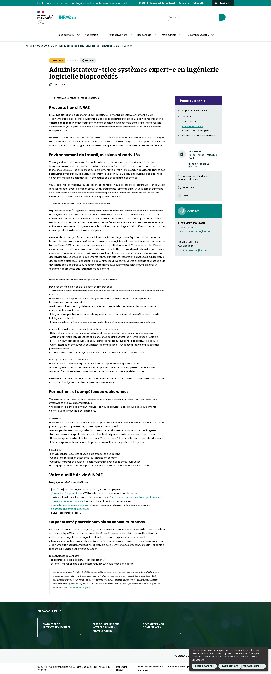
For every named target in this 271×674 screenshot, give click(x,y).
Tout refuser (230, 666)
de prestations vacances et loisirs (69, 505)
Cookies (143, 670)
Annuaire (184, 3)
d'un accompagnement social (68, 501)
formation (115, 497)
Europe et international (162, 3)
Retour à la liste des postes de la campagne (77, 98)
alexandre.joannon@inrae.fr (195, 231)
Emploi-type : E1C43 (192, 126)
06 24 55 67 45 (185, 246)
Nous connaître (66, 35)
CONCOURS (43, 46)
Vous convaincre (118, 35)
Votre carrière (168, 35)
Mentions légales (148, 666)
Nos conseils (144, 35)
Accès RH (225, 3)
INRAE (142, 3)
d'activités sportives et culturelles (69, 508)
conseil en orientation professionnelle (142, 497)
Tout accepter (204, 666)
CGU (164, 666)
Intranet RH (199, 3)
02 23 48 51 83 (185, 227)
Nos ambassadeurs (198, 35)
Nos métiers (91, 35)
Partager (89, 60)
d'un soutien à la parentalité (66, 493)
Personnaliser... (253, 666)
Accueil (30, 46)
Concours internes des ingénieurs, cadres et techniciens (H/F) (86, 46)
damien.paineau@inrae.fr (193, 250)
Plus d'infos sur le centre (199, 165)
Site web (184, 195)
